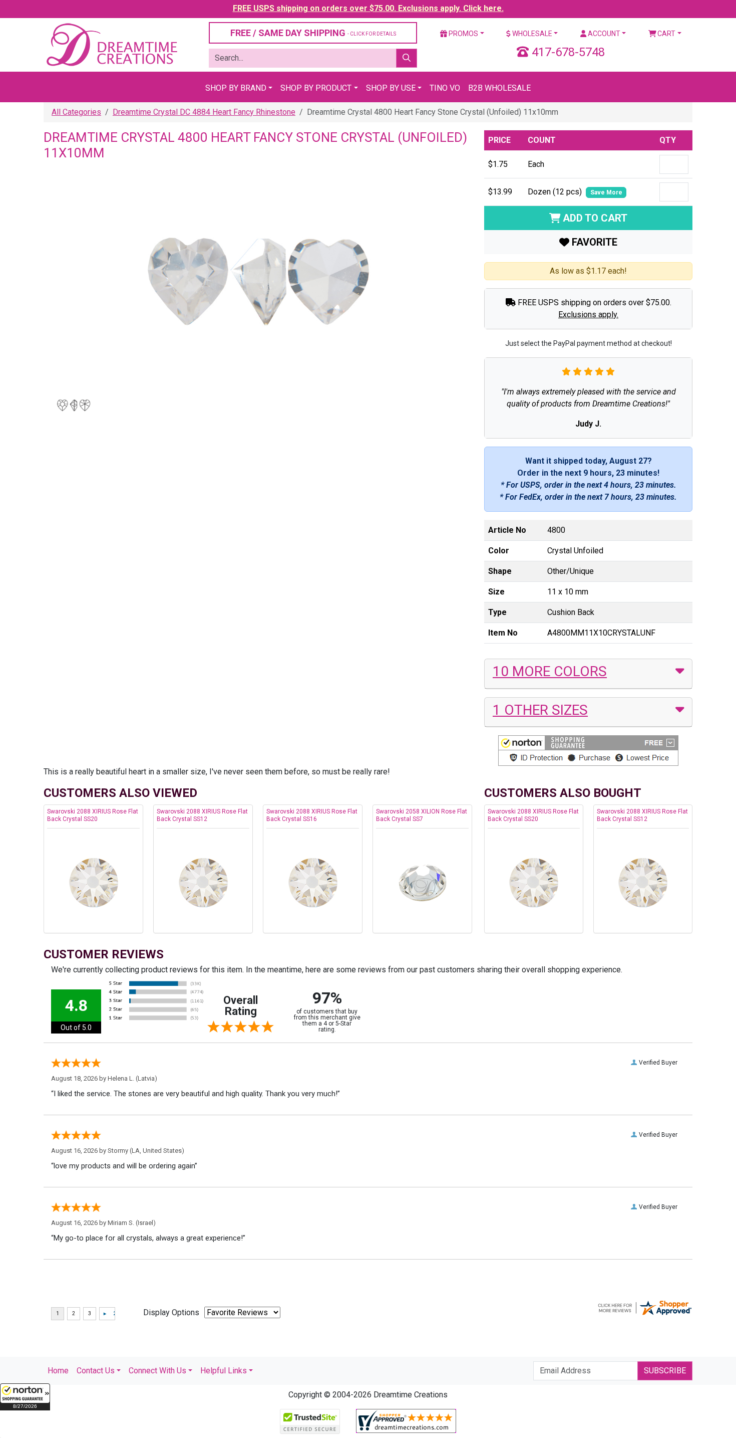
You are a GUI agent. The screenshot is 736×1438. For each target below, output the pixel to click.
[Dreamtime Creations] (111, 44)
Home (58, 1370)
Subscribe (665, 1370)
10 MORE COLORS (550, 671)
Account (603, 34)
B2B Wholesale (499, 88)
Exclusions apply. (588, 314)
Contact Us (96, 1370)
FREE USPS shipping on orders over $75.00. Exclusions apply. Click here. (368, 8)
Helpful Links (223, 1370)
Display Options (171, 1312)
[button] (25, 1396)
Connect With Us (157, 1370)
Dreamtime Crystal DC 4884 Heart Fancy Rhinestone (204, 112)
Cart (665, 34)
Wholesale (531, 34)
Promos (462, 34)
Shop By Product (315, 88)
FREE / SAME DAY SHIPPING (313, 33)
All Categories (76, 112)
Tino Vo (445, 88)
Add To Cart (593, 218)
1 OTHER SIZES (540, 710)
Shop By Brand (235, 88)
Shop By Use (391, 88)
